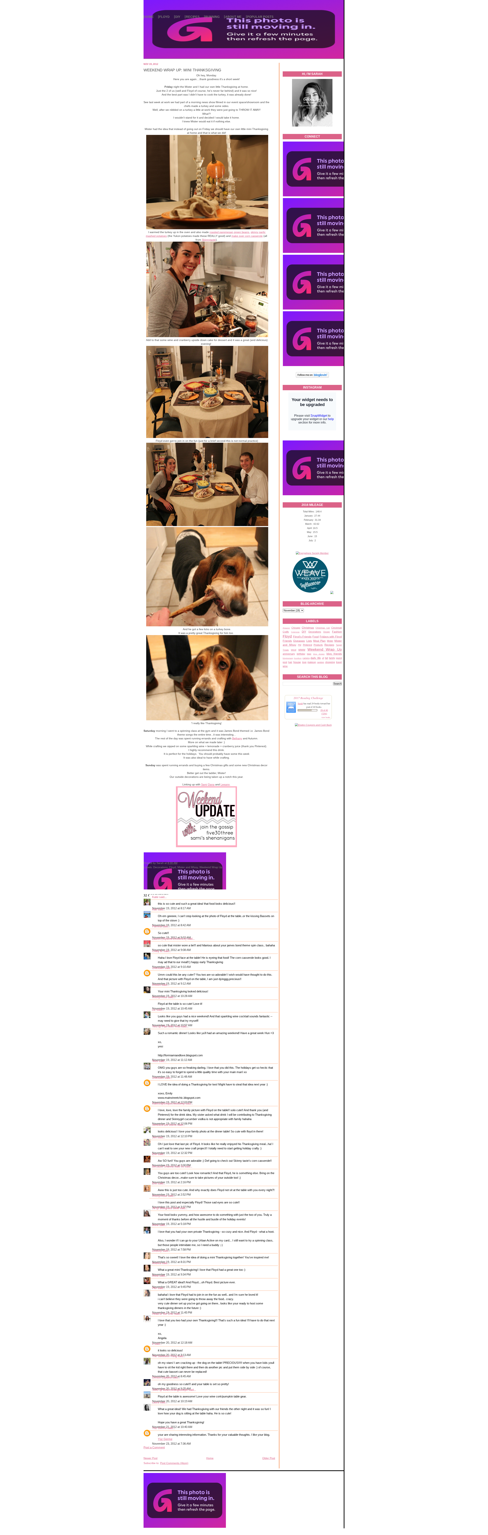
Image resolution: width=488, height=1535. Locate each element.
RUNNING (212, 16)
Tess (155, 1061)
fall (326, 658)
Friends (287, 640)
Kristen (156, 984)
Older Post (268, 1458)
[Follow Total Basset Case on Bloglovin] (312, 377)
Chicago (295, 628)
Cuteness (295, 632)
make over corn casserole (247, 235)
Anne (155, 1225)
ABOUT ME (233, 16)
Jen (154, 1137)
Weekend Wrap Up (324, 649)
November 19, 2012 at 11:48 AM (172, 1076)
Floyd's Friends (302, 636)
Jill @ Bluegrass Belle (165, 1208)
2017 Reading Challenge (308, 698)
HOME (149, 16)
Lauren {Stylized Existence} (169, 938)
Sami (204, 784)
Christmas (308, 627)
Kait (154, 909)
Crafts (286, 632)
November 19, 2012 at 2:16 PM (171, 1182)
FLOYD (164, 16)
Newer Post (150, 1458)
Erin (154, 1154)
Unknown (158, 968)
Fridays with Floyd (331, 636)
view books (325, 717)
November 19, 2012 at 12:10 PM (172, 1136)
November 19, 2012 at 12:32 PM (172, 1152)
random (320, 662)
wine (285, 666)
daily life (316, 657)
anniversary (289, 654)
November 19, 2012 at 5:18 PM (171, 1223)
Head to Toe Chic (162, 1313)
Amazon (286, 628)
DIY (177, 16)
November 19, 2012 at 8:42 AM (171, 925)
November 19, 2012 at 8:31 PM (171, 1262)
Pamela (157, 926)
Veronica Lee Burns (164, 1124)
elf (323, 658)
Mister (330, 641)
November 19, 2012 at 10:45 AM (172, 1008)
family (332, 658)
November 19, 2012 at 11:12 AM (172, 1059)
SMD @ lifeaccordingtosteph (170, 1389)
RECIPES (193, 16)
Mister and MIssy (187, 867)
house (297, 662)
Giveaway (299, 640)
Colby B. (157, 951)
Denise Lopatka (162, 1377)
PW (299, 645)
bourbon (298, 658)
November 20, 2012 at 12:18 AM (172, 1342)
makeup (311, 662)
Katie (155, 897)
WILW (293, 650)
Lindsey (157, 1250)
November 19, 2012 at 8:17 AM (171, 908)
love (304, 662)
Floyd (287, 636)
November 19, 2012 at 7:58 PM (171, 1249)
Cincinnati (336, 628)
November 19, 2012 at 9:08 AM (171, 949)
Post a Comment (154, 1447)
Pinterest (307, 645)
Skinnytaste (209, 239)
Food (315, 636)
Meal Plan (319, 640)
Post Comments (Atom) (174, 1463)
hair (290, 662)
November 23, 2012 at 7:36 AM (171, 1443)
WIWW (301, 650)
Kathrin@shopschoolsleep (168, 1103)
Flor (154, 1288)
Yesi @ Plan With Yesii (166, 1026)
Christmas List (322, 628)
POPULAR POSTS (260, 16)
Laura (155, 1402)
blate (309, 654)
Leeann (225, 784)
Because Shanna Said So (168, 1166)
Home (210, 1458)
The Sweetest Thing (164, 1356)
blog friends (334, 653)
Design (326, 632)
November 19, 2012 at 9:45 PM (171, 1286)
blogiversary (288, 658)
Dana (211, 784)
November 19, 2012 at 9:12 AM (171, 983)
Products (318, 645)
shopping (330, 662)
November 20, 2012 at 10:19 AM (172, 1401)
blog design (319, 654)
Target (339, 645)
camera (306, 658)
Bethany (237, 738)
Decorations (314, 632)
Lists (309, 640)
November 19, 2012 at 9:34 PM (171, 1274)
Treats (286, 650)
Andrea (156, 1263)
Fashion (337, 631)
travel (339, 662)
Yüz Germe (159, 1428)
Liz (154, 1009)
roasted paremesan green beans (229, 232)
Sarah (300, 703)
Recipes (329, 644)
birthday (301, 654)
